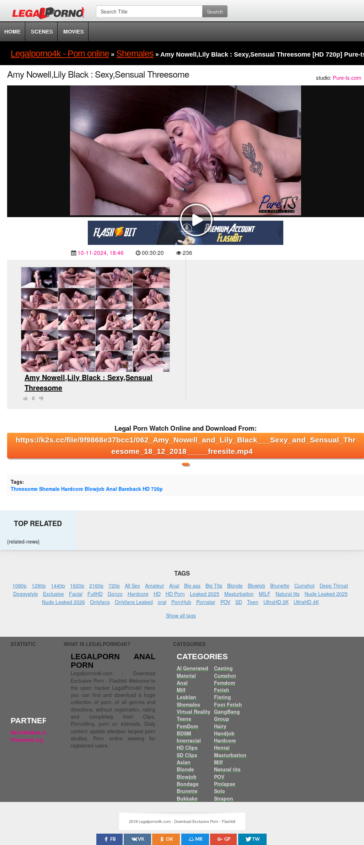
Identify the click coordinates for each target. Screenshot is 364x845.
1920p (77, 585)
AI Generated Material (192, 672)
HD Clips (187, 747)
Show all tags (181, 615)
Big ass (192, 585)
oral (162, 601)
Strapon (223, 798)
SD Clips (187, 755)
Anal (111, 488)
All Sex (132, 585)
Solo (219, 790)
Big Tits (213, 585)
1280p (39, 585)
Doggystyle (25, 593)
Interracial (189, 740)
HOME (12, 31)
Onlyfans (100, 601)
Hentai (222, 747)
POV (225, 601)
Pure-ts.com (347, 77)
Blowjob (95, 488)
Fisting (222, 696)
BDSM (184, 733)
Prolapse (224, 783)
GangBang (227, 711)
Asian (184, 762)
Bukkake (187, 798)
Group (221, 718)
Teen (252, 601)
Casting (223, 668)
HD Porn (175, 593)
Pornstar (205, 601)
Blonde (235, 585)
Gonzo (115, 593)
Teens (184, 718)
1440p (58, 585)
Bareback (129, 488)
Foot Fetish (228, 704)
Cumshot (304, 585)
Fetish (221, 689)
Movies (73, 31)
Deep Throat (334, 585)
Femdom (224, 682)
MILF (265, 593)
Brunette (279, 585)
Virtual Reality (193, 711)
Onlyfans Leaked (134, 601)
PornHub (181, 601)
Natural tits (287, 593)
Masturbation (239, 593)
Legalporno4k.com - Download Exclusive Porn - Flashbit (50, 14)
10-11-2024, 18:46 (100, 252)
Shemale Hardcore (61, 488)
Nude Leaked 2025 (326, 593)
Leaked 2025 (204, 593)
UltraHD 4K (306, 601)
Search (215, 11)
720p (157, 488)
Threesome (24, 488)
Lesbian (186, 696)
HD (146, 488)
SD (238, 601)
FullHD (95, 593)
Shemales (188, 704)
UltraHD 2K (276, 601)
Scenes (42, 31)
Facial (75, 593)
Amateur (154, 585)
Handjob (224, 733)
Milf (181, 689)
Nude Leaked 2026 (63, 601)
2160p (96, 585)
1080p (19, 585)
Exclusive (53, 593)
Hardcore (138, 593)
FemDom (187, 726)
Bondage (188, 783)
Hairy (220, 726)
